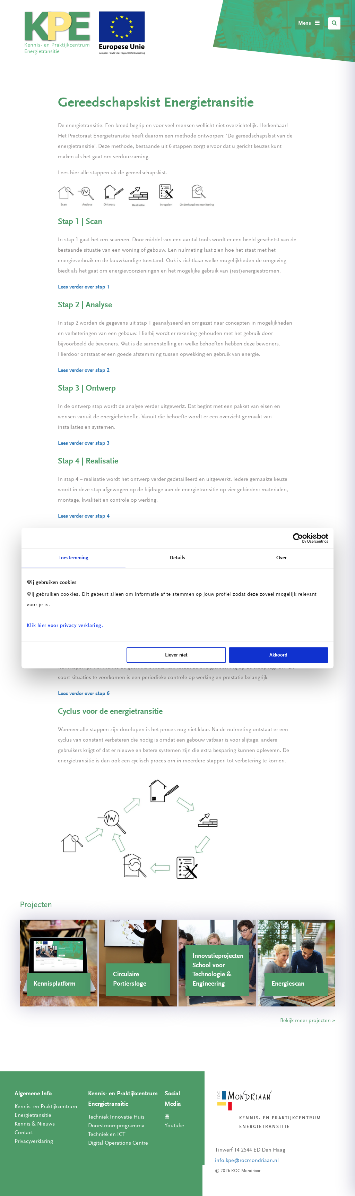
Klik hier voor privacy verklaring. (65, 625)
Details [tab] (177, 558)
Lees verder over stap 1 (84, 287)
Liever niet (176, 655)
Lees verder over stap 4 (84, 516)
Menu (305, 23)
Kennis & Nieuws (35, 1124)
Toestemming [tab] (73, 558)
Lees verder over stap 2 (84, 370)
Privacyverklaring (34, 1141)
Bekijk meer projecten (305, 1020)
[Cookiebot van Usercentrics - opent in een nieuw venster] (298, 538)
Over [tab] (281, 558)
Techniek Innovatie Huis (116, 1117)
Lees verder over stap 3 (84, 443)
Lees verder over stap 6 (84, 693)
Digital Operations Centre (118, 1143)
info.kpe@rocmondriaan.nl (247, 1160)
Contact (24, 1133)
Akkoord (278, 655)
